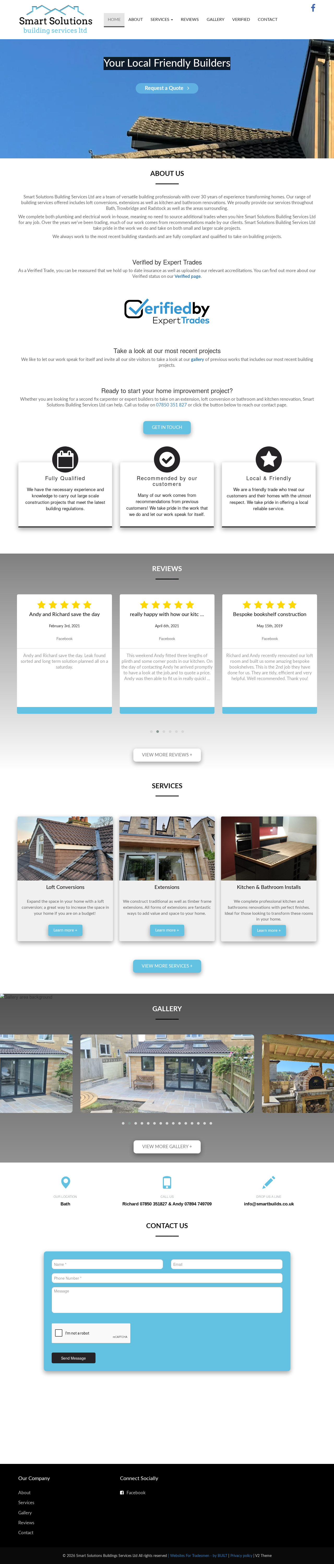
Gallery (215, 20)
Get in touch (167, 427)
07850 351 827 (171, 405)
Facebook (64, 659)
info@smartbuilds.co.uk (269, 1224)
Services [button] (160, 20)
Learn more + (65, 951)
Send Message (73, 1379)
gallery (197, 359)
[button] (151, 752)
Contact (267, 20)
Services (26, 1523)
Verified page (188, 276)
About (135, 20)
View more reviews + (167, 776)
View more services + (167, 987)
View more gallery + (167, 1167)
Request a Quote (165, 88)
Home (114, 20)
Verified (241, 20)
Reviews (190, 20)
